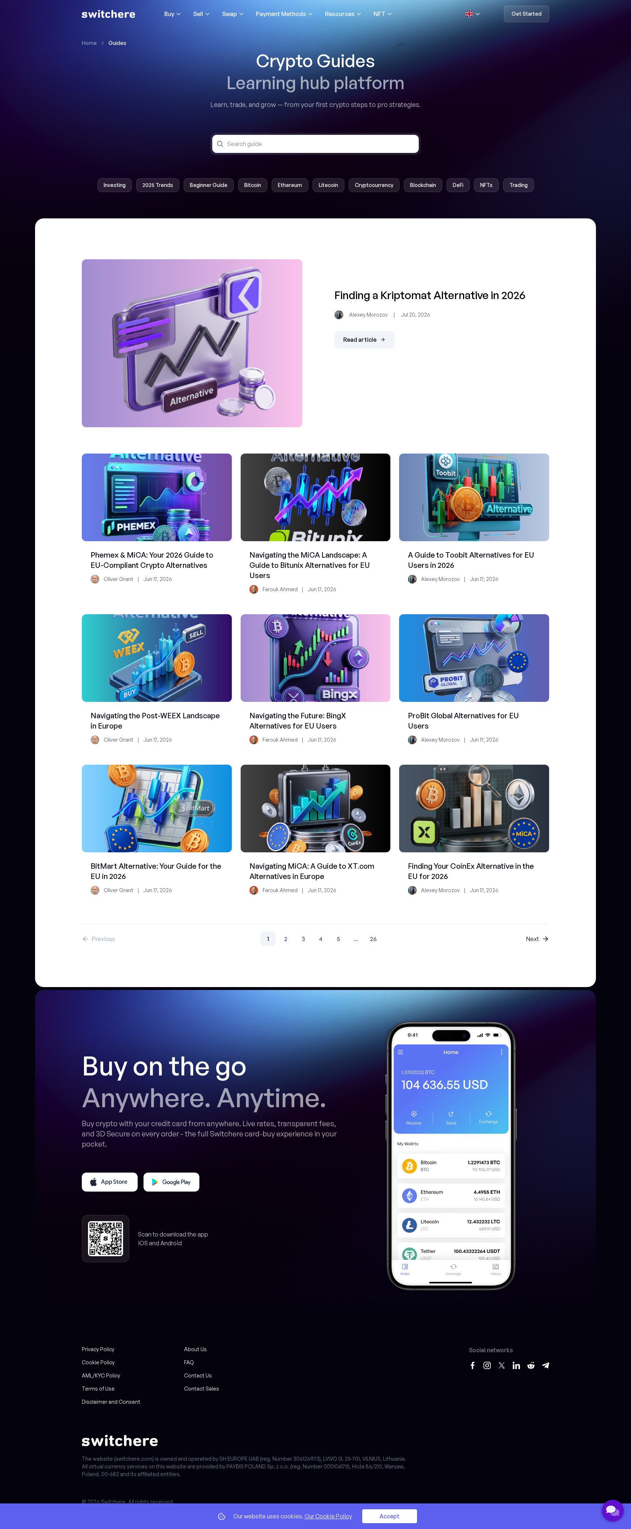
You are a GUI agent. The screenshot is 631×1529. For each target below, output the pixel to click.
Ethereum (290, 185)
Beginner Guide (208, 185)
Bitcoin (252, 185)
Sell (198, 14)
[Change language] (472, 14)
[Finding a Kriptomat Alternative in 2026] (192, 343)
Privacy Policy (98, 1349)
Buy (169, 14)
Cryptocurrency (374, 185)
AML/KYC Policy (101, 1375)
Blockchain (423, 185)
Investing (115, 185)
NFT (379, 14)
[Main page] (108, 14)
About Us (195, 1349)
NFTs (486, 185)
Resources (340, 14)
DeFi (458, 185)
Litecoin (328, 185)
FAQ (189, 1362)
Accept (389, 1516)
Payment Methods (281, 14)
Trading (518, 185)
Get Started (527, 14)
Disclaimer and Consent (111, 1402)
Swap (229, 14)
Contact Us (198, 1375)
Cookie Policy (98, 1362)
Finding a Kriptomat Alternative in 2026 (429, 295)
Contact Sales (201, 1388)
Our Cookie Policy (328, 1516)
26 (373, 939)
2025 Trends (157, 185)
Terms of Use (98, 1388)
